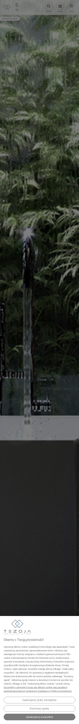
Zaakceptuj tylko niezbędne (39, 700)
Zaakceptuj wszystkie (39, 717)
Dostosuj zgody (39, 708)
